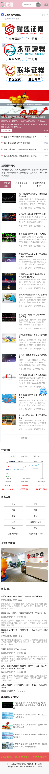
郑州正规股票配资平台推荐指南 (17, 143)
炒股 (35, 527)
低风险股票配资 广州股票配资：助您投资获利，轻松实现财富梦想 (24, 686)
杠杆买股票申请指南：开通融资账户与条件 (33, 195)
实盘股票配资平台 (36, 533)
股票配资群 (7, 130)
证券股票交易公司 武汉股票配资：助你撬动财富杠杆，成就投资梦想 (30, 745)
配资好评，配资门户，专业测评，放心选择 (33, 315)
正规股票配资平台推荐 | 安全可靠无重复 (32, 396)
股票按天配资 (13, 533)
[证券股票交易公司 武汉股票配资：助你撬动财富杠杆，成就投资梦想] (7, 745)
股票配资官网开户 (40, 757)
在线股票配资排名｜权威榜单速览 (33, 375)
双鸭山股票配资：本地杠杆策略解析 (33, 335)
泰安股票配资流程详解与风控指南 (33, 294)
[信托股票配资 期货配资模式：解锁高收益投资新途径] (24, 104)
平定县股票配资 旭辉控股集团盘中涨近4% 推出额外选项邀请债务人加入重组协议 (29, 705)
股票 (13, 510)
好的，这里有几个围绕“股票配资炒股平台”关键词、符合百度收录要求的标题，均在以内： (23, 667)
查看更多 (24, 437)
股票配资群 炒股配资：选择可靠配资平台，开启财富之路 (25, 121)
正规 (13, 516)
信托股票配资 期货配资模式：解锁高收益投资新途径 (23, 116)
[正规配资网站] (7, 4)
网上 (35, 510)
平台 (13, 504)
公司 (35, 516)
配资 (35, 504)
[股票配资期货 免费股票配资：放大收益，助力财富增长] (7, 715)
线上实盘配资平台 (22, 757)
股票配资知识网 (29, 766)
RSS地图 (30, 764)
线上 (13, 527)
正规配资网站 (6, 757)
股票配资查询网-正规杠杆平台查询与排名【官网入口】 (32, 275)
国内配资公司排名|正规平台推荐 (32, 214)
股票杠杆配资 (35, 522)
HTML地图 (38, 764)
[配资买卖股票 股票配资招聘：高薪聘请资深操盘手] (7, 735)
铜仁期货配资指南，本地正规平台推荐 (33, 416)
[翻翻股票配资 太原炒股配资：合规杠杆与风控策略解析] (7, 726)
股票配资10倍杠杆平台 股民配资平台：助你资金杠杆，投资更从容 (24, 631)
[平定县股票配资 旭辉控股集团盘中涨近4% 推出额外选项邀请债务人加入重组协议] (7, 705)
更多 (44, 14)
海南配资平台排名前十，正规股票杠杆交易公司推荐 (33, 255)
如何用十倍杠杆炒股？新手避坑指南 (33, 355)
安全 (13, 522)
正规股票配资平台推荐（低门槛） (33, 234)
